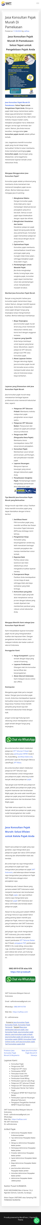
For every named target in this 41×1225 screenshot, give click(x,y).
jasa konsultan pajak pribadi (21, 1034)
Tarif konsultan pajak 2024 (15, 1044)
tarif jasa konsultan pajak (25, 1041)
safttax (26, 31)
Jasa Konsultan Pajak (21, 1022)
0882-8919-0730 (20, 1007)
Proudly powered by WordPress (16, 1217)
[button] (37, 1221)
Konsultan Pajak (11, 1025)
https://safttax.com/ (20, 1012)
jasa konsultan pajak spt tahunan (17, 1037)
